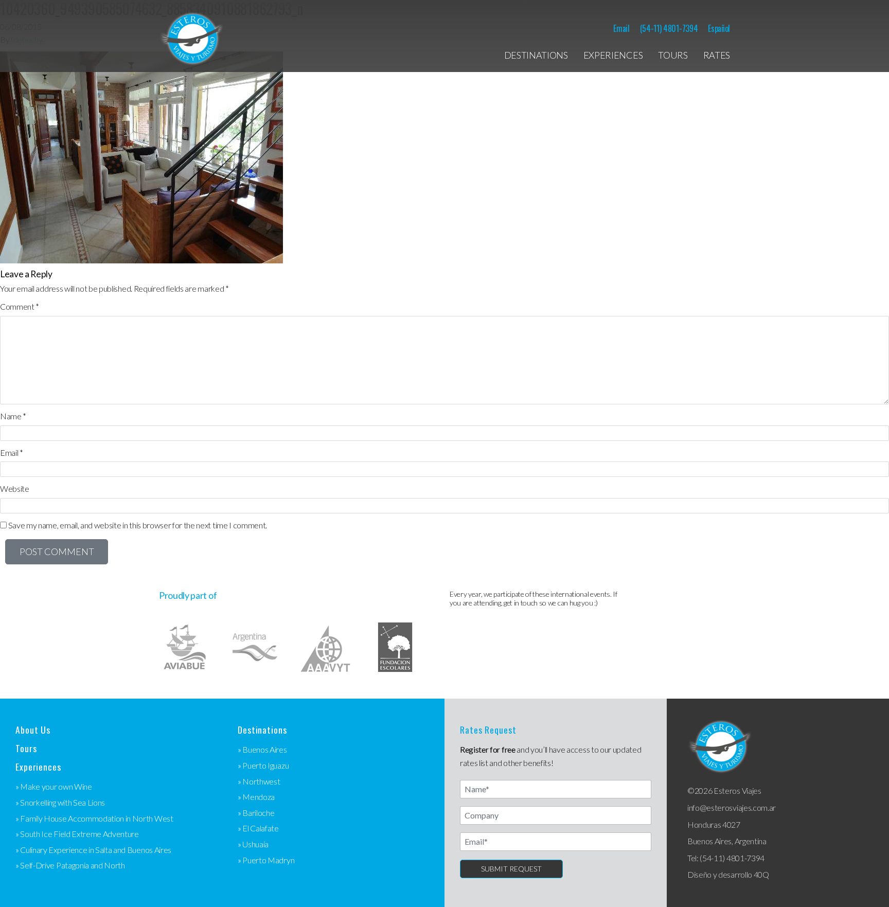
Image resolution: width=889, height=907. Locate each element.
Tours (672, 55)
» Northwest (259, 781)
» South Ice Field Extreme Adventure (77, 834)
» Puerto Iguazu (263, 765)
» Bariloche (256, 812)
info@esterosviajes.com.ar (731, 807)
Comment (19, 306)
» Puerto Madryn (266, 860)
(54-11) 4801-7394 (669, 28)
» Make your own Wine (53, 786)
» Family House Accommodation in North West (94, 818)
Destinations (536, 55)
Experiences (613, 55)
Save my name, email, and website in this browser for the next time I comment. (137, 525)
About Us (32, 729)
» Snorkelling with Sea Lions (60, 802)
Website (14, 488)
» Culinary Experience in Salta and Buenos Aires (93, 850)
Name (13, 416)
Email (621, 28)
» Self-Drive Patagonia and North (70, 865)
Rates (716, 55)
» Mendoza (256, 797)
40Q (761, 874)
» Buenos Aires (262, 749)
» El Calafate (258, 828)
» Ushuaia (253, 844)
